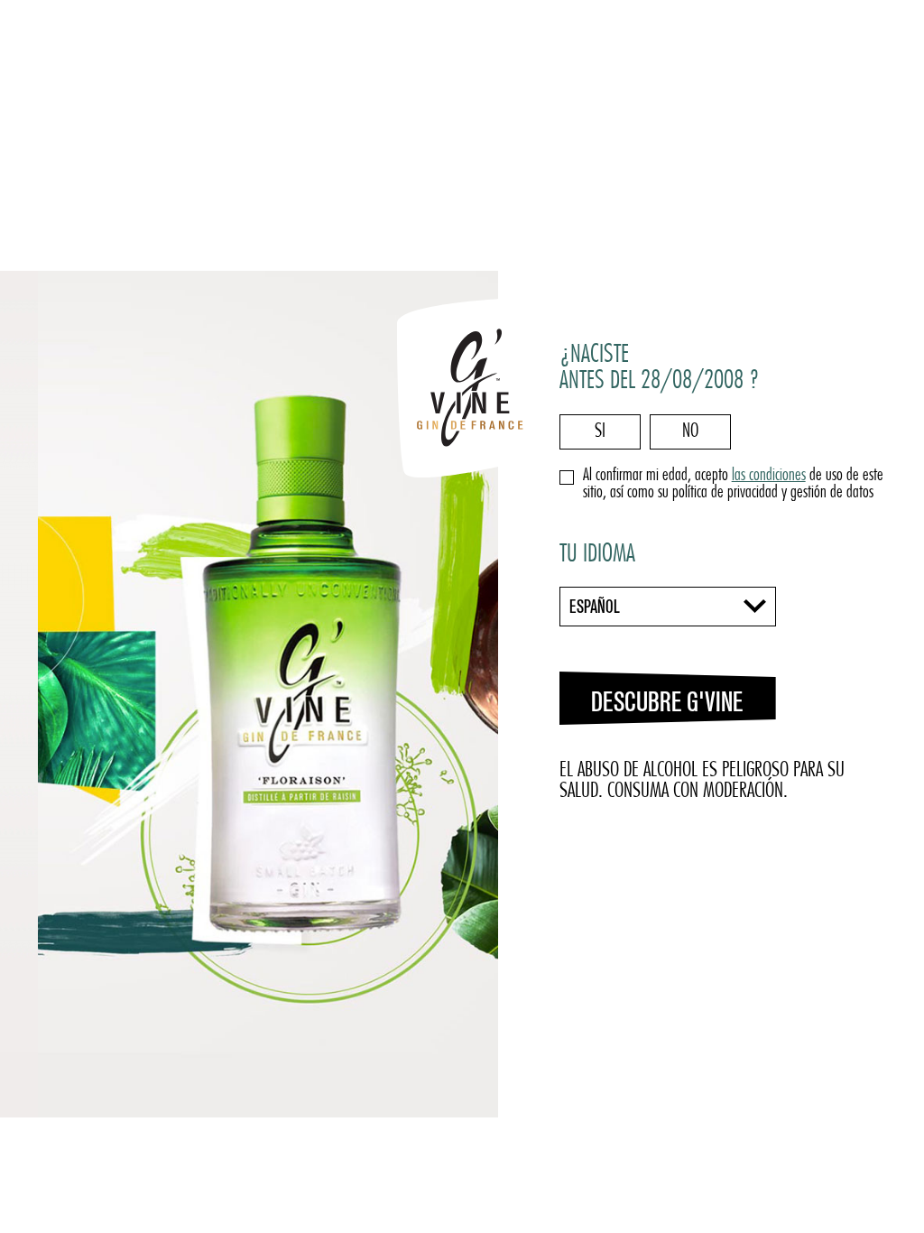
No (690, 431)
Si (600, 431)
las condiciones (769, 476)
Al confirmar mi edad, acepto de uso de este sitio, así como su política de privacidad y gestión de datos (733, 485)
